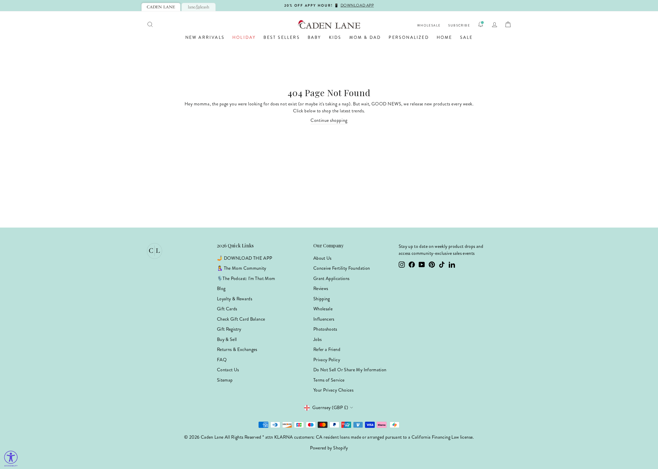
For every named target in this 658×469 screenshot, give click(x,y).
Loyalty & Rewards (234, 298)
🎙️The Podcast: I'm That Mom (246, 278)
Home (444, 37)
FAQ (222, 359)
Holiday (244, 37)
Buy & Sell (227, 339)
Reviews (320, 288)
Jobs (317, 339)
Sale (466, 37)
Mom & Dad (365, 37)
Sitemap (225, 380)
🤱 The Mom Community (241, 268)
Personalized (409, 37)
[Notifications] (480, 24)
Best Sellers (281, 37)
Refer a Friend (326, 349)
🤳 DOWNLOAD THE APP (244, 258)
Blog (221, 288)
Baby (314, 37)
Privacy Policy (326, 359)
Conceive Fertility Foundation (341, 268)
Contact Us (228, 369)
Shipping (321, 298)
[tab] (160, 7)
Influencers (323, 319)
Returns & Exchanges (237, 349)
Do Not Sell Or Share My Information (350, 369)
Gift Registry (229, 329)
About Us (322, 258)
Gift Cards (227, 308)
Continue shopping (328, 120)
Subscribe (459, 25)
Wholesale (429, 25)
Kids (335, 37)
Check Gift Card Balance (241, 319)
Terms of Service (329, 380)
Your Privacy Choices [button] (333, 390)
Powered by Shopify (329, 448)
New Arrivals (205, 37)
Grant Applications (331, 278)
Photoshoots (325, 329)
